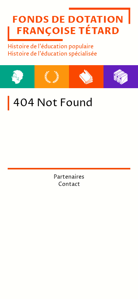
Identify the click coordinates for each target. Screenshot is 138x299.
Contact (69, 184)
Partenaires (69, 177)
